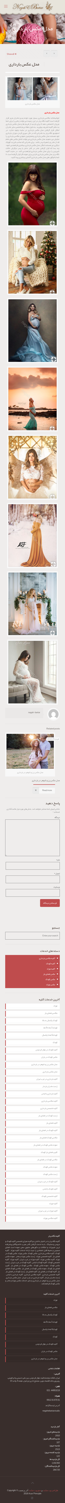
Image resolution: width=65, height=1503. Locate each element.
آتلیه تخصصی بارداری (48, 1108)
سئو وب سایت (35, 1490)
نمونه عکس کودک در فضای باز (45, 1145)
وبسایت (56, 887)
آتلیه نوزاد (51, 969)
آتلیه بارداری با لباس (49, 1094)
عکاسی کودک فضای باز (48, 1138)
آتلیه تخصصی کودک (49, 1196)
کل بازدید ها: (54, 1459)
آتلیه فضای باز (51, 1123)
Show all (10, 54)
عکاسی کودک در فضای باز (47, 1160)
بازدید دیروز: (54, 1445)
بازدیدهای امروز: (53, 1431)
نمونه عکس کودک (50, 1167)
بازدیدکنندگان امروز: (51, 1438)
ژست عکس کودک (50, 1174)
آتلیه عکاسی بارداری (47, 958)
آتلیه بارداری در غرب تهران (46, 1079)
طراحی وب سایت (50, 1490)
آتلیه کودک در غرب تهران (47, 1182)
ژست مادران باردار (49, 1086)
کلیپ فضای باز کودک (49, 1152)
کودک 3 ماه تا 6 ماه (50, 1028)
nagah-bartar (34, 712)
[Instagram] (32, 1498)
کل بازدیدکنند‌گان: (52, 1466)
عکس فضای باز (49, 974)
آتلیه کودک (50, 964)
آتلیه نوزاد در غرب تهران (47, 1211)
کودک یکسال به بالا (49, 1020)
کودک (55, 1042)
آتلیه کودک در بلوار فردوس (46, 1050)
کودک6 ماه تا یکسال (49, 1035)
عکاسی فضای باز (51, 1013)
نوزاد (55, 1006)
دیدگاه (57, 817)
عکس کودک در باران (49, 1057)
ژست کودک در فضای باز (47, 1116)
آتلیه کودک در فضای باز (48, 1130)
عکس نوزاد (50, 985)
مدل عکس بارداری (50, 1072)
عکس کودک (50, 979)
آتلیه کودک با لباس (50, 1189)
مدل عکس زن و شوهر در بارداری (46, 780)
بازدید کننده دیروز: (52, 1452)
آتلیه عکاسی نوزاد (50, 1218)
